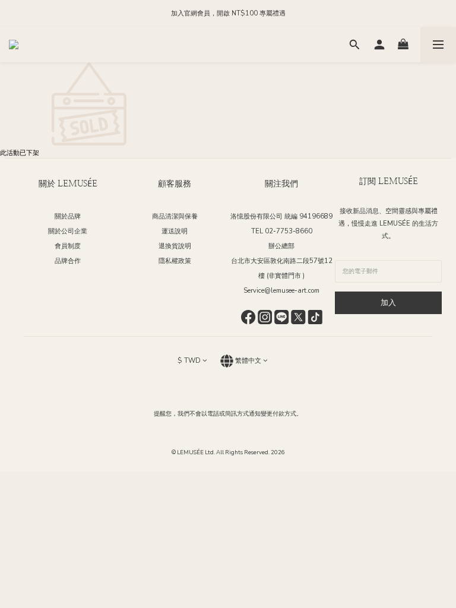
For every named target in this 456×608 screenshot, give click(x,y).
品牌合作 (68, 260)
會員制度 (68, 246)
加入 (388, 302)
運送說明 (175, 231)
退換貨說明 (175, 246)
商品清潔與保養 (175, 216)
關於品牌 (68, 216)
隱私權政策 (175, 260)
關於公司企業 (67, 231)
